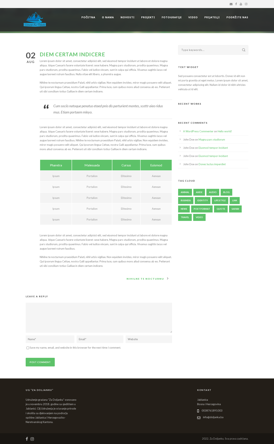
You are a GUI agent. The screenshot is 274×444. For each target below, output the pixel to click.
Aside (199, 192)
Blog (226, 192)
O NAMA (108, 17)
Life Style (220, 200)
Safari (235, 208)
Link (234, 200)
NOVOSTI (128, 17)
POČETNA (88, 17)
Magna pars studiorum (212, 139)
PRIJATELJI (212, 17)
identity (202, 200)
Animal (185, 192)
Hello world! (225, 131)
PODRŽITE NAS (237, 17)
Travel (185, 217)
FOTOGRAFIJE (172, 17)
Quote (221, 208)
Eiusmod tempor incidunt (213, 147)
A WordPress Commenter (198, 131)
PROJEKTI (148, 17)
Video (199, 217)
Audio (213, 192)
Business (186, 200)
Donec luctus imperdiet (212, 164)
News (184, 208)
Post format (202, 208)
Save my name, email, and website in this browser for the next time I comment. (75, 347)
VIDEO (193, 17)
